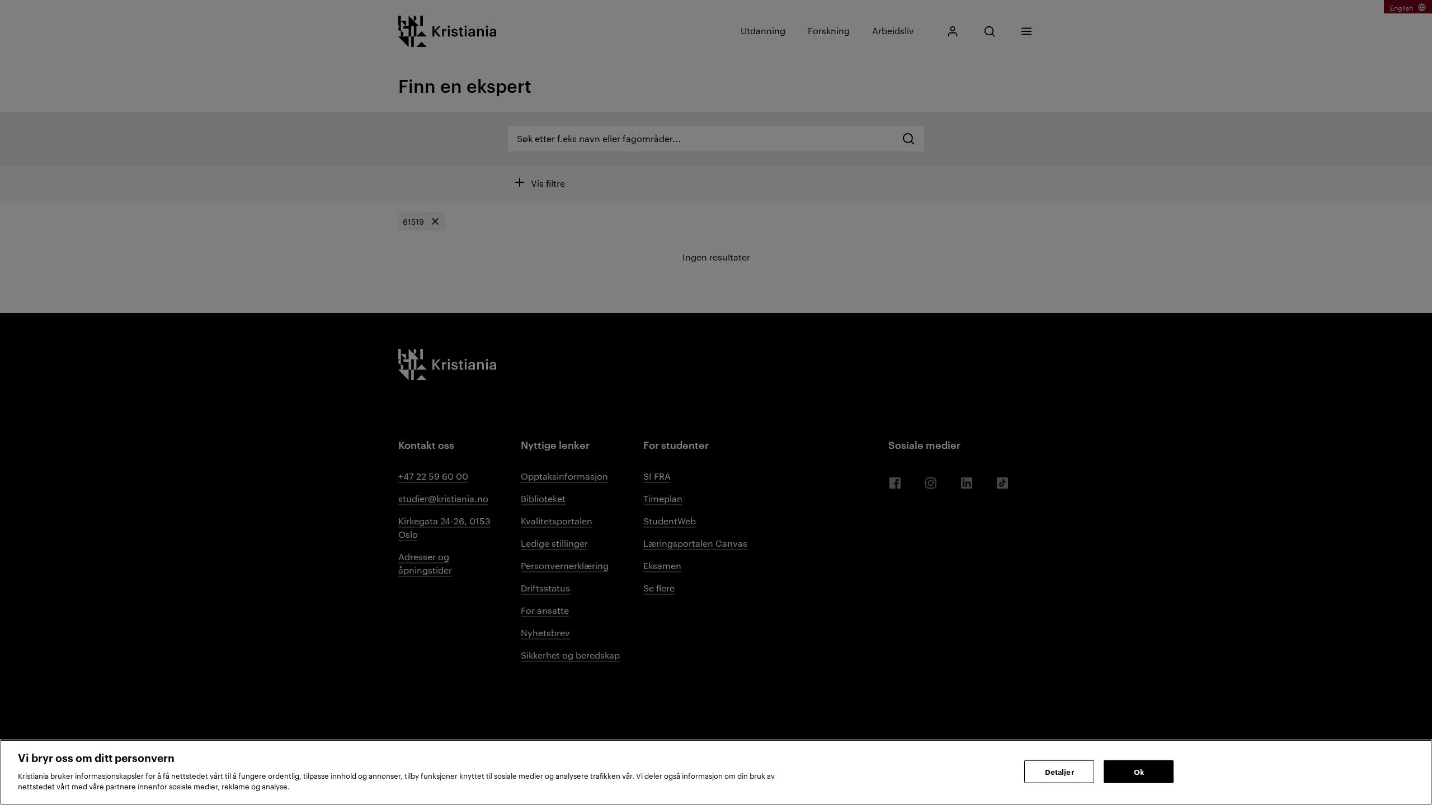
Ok (1139, 771)
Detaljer (1059, 771)
